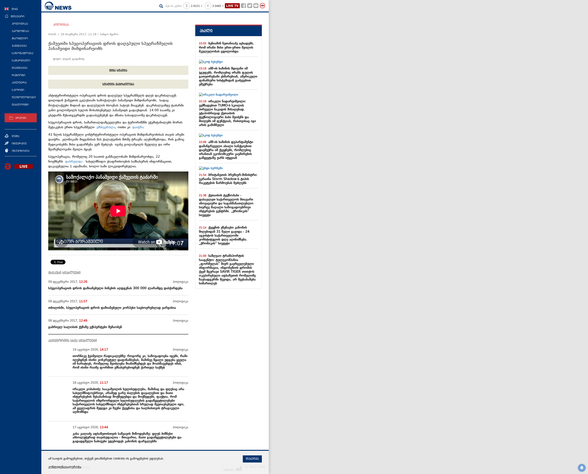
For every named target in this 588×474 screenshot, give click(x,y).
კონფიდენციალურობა (64, 467)
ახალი (206, 31)
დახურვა (252, 458)
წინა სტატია (118, 70)
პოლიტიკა (61, 24)
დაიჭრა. (137, 127)
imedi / (54, 34)
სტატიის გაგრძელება (118, 84)
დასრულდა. (75, 161)
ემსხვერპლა (105, 127)
